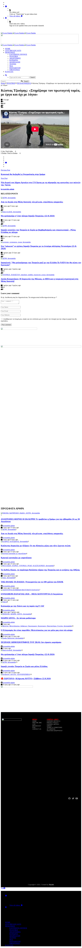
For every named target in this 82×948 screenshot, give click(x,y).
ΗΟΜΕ (7, 49)
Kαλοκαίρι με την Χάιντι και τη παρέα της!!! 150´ (22, 606)
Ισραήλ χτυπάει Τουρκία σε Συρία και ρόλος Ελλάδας (24, 666)
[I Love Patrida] (18, 33)
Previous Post (5, 170)
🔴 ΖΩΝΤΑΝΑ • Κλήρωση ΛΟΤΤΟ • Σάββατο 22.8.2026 (26, 678)
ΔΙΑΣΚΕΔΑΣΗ (14, 62)
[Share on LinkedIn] (6, 164)
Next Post (4, 178)
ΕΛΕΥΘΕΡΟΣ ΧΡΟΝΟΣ (18, 54)
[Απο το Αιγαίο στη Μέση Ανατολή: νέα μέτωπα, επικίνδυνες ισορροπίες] (8, 198)
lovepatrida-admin (7, 189)
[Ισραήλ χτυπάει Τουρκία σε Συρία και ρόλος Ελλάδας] (8, 662)
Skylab (51, 884)
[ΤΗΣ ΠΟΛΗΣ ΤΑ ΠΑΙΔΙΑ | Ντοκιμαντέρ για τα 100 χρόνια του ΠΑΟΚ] (8, 578)
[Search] (6, 75)
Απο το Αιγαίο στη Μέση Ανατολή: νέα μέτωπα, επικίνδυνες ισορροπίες (32, 202)
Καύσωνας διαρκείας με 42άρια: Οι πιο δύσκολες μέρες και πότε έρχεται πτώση (35, 545)
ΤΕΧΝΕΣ (12, 64)
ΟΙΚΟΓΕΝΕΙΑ (14, 70)
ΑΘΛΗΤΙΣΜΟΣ (15, 58)
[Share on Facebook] (6, 157)
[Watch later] (6, 6)
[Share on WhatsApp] (6, 161)
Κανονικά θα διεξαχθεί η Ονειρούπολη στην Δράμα (23, 174)
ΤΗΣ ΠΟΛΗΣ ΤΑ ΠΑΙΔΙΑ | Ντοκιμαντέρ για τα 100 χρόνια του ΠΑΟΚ (32, 582)
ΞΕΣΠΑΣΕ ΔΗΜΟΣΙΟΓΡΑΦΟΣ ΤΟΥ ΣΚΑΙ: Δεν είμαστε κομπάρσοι (31, 642)
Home (3, 83)
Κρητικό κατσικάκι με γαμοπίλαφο (16, 558)
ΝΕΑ (11, 66)
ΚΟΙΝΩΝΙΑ (13, 60)
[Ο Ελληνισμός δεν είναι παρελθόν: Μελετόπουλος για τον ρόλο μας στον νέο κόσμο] (36, 626)
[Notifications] (6, 18)
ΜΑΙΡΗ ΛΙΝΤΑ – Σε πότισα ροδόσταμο (18, 618)
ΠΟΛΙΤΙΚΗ (13, 56)
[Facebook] (6, 3)
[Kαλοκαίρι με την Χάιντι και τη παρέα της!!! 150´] (4, 602)
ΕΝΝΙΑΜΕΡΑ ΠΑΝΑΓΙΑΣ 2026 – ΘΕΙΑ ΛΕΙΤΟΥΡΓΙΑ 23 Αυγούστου (32, 594)
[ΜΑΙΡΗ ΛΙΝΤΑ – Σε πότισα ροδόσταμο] (16, 614)
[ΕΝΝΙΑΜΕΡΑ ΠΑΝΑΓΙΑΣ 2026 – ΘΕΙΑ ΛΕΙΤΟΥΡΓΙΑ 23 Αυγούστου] (20, 590)
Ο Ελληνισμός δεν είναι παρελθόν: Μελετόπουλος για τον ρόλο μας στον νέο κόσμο (37, 630)
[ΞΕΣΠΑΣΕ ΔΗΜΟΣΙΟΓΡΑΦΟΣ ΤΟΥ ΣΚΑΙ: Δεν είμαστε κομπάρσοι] (12, 638)
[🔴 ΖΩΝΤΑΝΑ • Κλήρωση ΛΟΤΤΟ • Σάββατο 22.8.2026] (15, 674)
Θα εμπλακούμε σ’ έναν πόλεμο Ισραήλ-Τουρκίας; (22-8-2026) (28, 216)
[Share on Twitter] (6, 159)
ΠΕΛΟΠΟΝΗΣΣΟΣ (24, 83)
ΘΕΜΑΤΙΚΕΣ (10, 52)
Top (2, 888)
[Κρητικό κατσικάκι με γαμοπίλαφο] (13, 553)
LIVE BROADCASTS (13, 50)
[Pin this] (6, 166)
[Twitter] (6, 4)
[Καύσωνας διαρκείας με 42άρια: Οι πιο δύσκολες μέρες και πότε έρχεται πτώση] (14, 541)
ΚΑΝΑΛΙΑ (9, 72)
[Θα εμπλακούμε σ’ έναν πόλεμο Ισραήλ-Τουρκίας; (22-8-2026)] (11, 212)
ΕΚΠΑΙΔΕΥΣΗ (14, 68)
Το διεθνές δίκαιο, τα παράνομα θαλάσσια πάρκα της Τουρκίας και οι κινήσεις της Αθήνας (40, 570)
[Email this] (6, 163)
